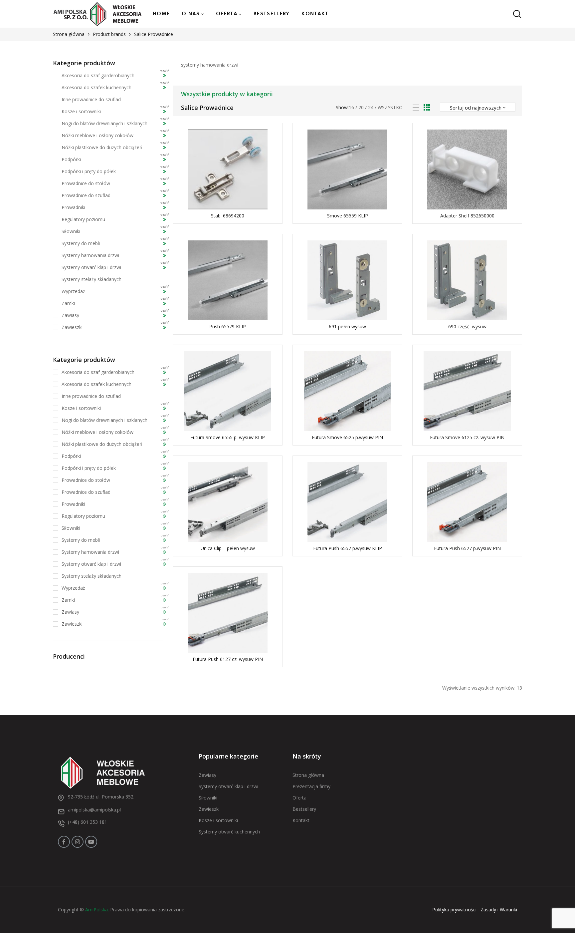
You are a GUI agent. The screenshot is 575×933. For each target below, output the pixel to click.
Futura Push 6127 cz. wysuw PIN (228, 659)
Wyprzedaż (73, 291)
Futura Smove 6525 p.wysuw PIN (347, 437)
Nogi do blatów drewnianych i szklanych (104, 123)
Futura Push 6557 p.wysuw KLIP (347, 548)
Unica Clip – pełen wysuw (228, 548)
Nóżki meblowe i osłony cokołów (97, 135)
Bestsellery (271, 14)
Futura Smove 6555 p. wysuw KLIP (227, 437)
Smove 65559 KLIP (347, 215)
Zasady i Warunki (498, 909)
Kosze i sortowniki (81, 111)
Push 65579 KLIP (227, 326)
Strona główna (69, 34)
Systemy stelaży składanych (91, 279)
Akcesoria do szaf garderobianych (98, 75)
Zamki (68, 303)
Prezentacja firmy (311, 786)
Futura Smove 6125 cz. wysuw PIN (467, 437)
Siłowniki (71, 231)
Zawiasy (70, 315)
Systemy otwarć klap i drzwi (91, 267)
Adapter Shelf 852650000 (467, 215)
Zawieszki (72, 327)
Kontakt (314, 14)
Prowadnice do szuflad (86, 195)
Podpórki (71, 159)
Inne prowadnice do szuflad (91, 99)
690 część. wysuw (467, 326)
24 (370, 107)
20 (361, 107)
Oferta (227, 14)
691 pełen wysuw (347, 326)
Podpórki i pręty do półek (89, 171)
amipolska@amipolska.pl (94, 809)
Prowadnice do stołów (86, 183)
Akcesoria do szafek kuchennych (96, 87)
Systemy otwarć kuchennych (229, 831)
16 (351, 107)
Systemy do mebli (81, 243)
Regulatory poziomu (83, 219)
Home (161, 14)
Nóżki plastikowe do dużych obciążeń (102, 147)
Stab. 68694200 (227, 215)
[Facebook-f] (64, 842)
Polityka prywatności (454, 909)
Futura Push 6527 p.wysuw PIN (467, 548)
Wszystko (390, 107)
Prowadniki (73, 207)
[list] (416, 108)
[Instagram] (78, 842)
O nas (191, 14)
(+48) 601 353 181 (87, 822)
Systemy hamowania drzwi (90, 255)
